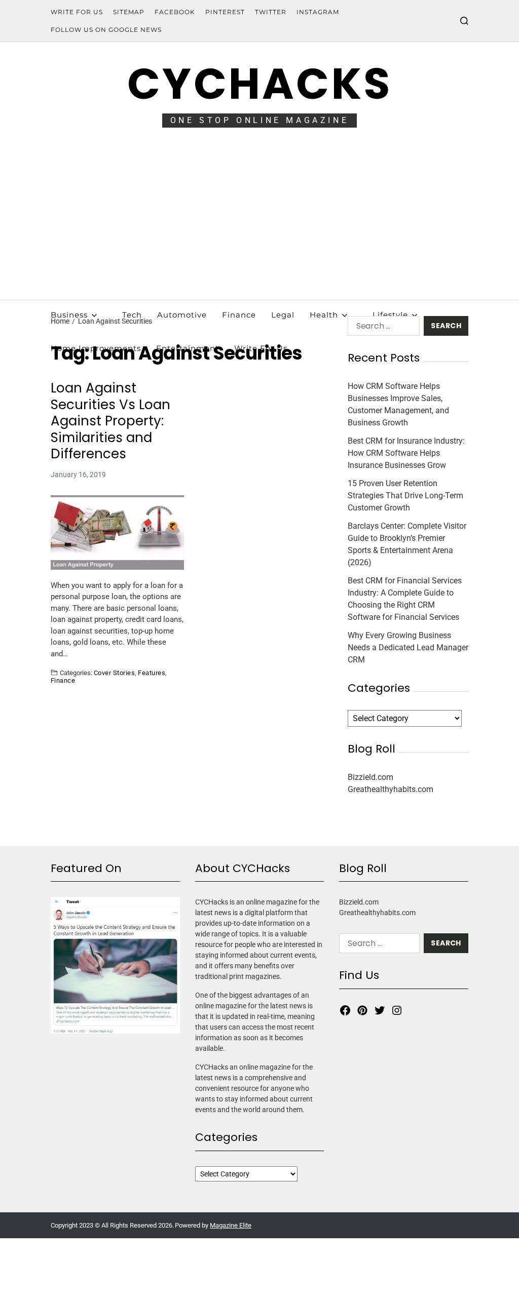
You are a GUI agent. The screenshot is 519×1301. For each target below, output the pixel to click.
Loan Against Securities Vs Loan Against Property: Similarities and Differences (110, 421)
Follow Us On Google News (106, 29)
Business (69, 315)
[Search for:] (382, 328)
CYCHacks (259, 83)
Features (151, 672)
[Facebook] (345, 1010)
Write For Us (77, 12)
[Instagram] (397, 1010)
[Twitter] (380, 1010)
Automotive (182, 315)
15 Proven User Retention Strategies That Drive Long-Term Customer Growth (405, 495)
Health (324, 315)
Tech (132, 315)
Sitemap (128, 12)
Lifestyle (390, 315)
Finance (239, 315)
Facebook (175, 12)
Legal (282, 315)
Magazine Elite (230, 1225)
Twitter (270, 12)
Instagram (317, 12)
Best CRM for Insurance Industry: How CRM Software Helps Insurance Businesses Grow (406, 453)
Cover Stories (114, 672)
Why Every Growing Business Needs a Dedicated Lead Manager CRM (408, 647)
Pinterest (225, 12)
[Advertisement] (259, 224)
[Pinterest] (362, 1010)
